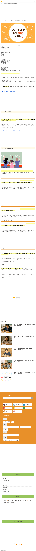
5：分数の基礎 (3, 63)
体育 (6, 411)
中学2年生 (30, 500)
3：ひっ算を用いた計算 (5, 61)
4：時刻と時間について (5, 62)
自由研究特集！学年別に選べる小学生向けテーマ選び (10, 130)
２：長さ (2, 51)
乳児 (9, 421)
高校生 (5, 437)
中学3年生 (20, 500)
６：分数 (2, 55)
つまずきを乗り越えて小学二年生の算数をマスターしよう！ (10, 70)
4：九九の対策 (3, 69)
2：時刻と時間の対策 (4, 67)
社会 (26, 408)
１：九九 (2, 49)
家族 (12, 500)
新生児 (5, 421)
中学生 (5, 432)
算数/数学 (27, 404)
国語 (6, 408)
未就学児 (5, 419)
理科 (16, 408)
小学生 (5, 424)
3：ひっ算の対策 (3, 68)
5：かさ (2, 54)
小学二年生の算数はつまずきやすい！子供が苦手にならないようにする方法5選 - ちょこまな (17, 95)
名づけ (5, 500)
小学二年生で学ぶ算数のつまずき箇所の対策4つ (8, 64)
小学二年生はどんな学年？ (5, 47)
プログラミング (18, 404)
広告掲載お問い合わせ (4, 550)
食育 (16, 411)
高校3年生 (17, 440)
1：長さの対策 (3, 66)
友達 (5, 502)
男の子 (15, 500)
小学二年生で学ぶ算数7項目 (5, 48)
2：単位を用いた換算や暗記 (5, 60)
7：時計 (2, 56)
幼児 (12, 421)
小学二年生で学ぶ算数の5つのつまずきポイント (8, 58)
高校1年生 (5, 440)
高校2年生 (11, 440)
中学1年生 (25, 500)
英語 (6, 404)
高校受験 (12, 502)
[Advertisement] (18, 12)
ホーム (2, 3)
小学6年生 (5, 429)
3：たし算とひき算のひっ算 (5, 52)
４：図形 (2, 53)
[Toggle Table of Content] (19, 46)
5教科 (8, 502)
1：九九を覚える (3, 59)
